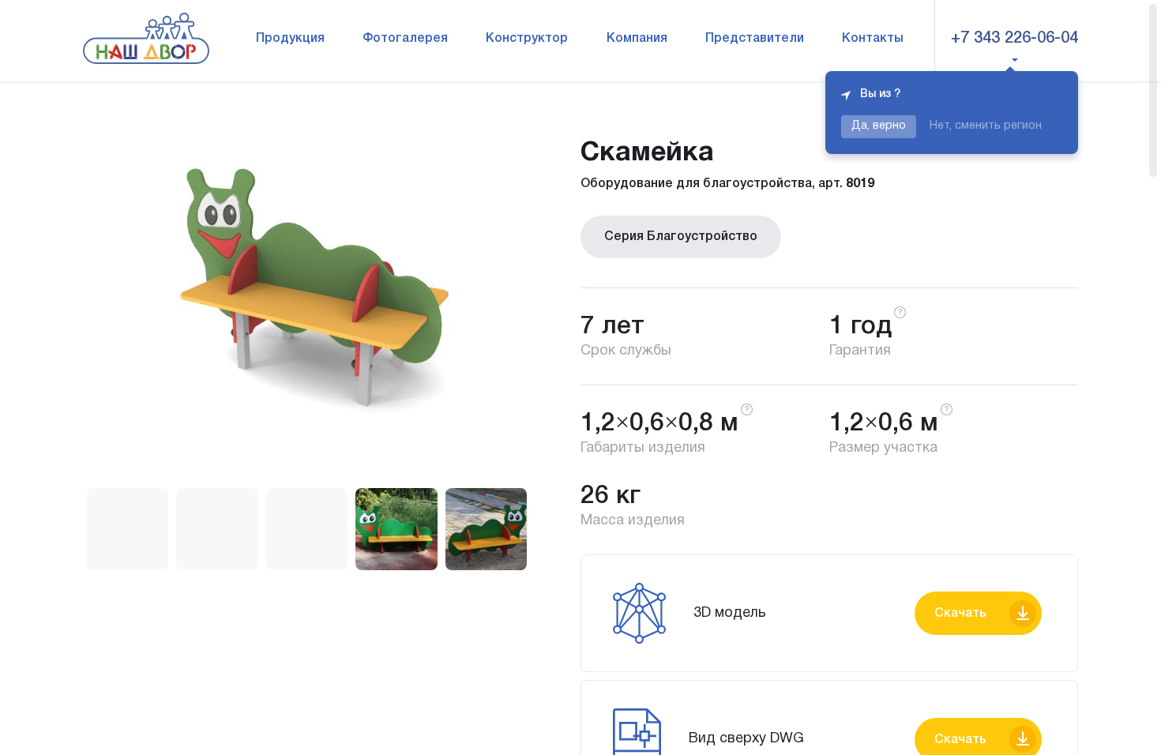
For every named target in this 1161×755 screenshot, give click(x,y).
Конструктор (527, 38)
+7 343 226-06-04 (1014, 39)
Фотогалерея (405, 38)
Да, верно (878, 126)
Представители (754, 38)
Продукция (290, 38)
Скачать (960, 613)
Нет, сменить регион (986, 126)
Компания (637, 38)
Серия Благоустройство (680, 236)
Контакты (873, 38)
